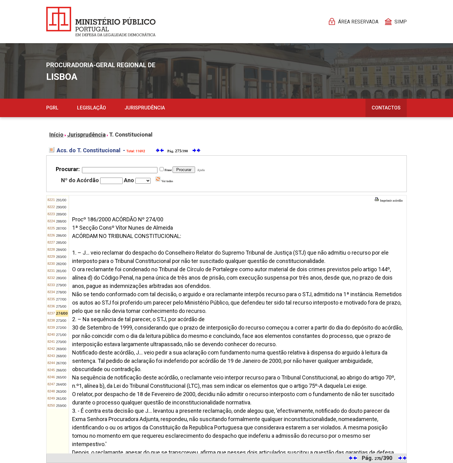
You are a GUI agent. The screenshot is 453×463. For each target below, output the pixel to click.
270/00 (61, 342)
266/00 (61, 370)
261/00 (61, 398)
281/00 (61, 271)
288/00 (61, 221)
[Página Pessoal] (101, 21)
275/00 (61, 306)
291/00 (61, 200)
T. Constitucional (131, 134)
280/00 (61, 278)
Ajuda (200, 170)
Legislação (91, 108)
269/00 (61, 349)
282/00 (61, 264)
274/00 (62, 313)
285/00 (61, 242)
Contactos (386, 108)
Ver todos (167, 181)
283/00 (61, 257)
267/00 (61, 363)
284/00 (61, 250)
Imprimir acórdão (391, 200)
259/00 (61, 406)
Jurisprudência (144, 108)
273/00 (61, 320)
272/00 (61, 328)
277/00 (61, 299)
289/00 (61, 214)
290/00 (61, 207)
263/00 (61, 391)
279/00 (61, 285)
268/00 (61, 356)
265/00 (61, 377)
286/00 (61, 235)
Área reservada (358, 22)
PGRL (52, 108)
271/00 (61, 335)
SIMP (400, 22)
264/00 (61, 384)
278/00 (61, 292)
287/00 (61, 228)
